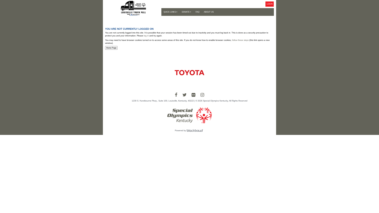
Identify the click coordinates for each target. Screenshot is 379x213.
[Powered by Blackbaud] (195, 130)
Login (270, 4)
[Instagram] (202, 94)
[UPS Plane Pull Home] (133, 8)
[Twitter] (184, 94)
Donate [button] (186, 12)
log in (146, 35)
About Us (209, 12)
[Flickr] (193, 94)
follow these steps (240, 40)
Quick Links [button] (170, 12)
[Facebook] (176, 94)
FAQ (197, 12)
